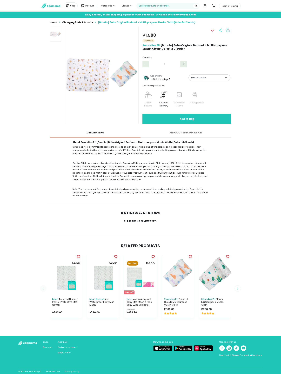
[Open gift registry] (205, 5)
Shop (46, 342)
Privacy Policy (72, 371)
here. (260, 355)
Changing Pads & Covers (77, 22)
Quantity (147, 57)
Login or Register (230, 6)
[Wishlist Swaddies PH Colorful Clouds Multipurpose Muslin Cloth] (190, 256)
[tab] (95, 133)
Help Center (64, 353)
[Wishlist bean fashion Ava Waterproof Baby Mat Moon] (116, 256)
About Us (62, 342)
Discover (47, 347)
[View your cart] (214, 5)
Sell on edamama (67, 347)
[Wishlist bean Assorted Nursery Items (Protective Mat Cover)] (78, 256)
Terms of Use (53, 371)
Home (53, 22)
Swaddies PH (151, 45)
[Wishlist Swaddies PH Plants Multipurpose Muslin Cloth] (228, 256)
